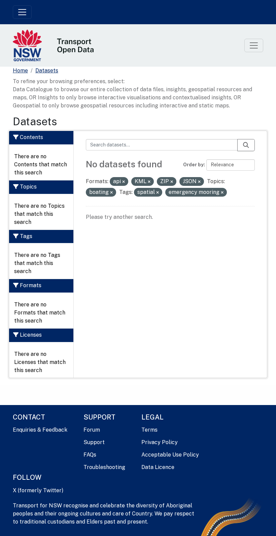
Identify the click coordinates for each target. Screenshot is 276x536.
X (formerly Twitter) (38, 490)
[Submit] (246, 145)
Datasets (46, 70)
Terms (149, 430)
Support (94, 442)
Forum (91, 430)
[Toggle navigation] (22, 12)
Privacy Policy (159, 442)
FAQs (89, 454)
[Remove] (123, 182)
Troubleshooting (104, 467)
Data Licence (157, 467)
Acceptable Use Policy (170, 454)
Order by (193, 164)
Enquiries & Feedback (40, 430)
